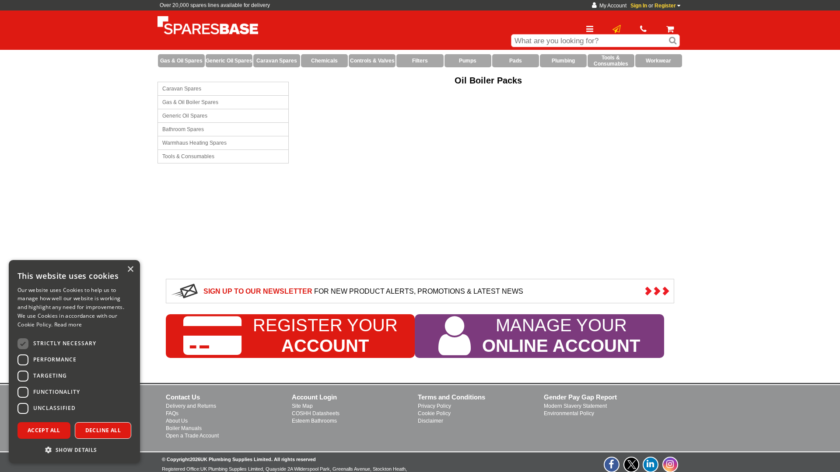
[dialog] (74, 361)
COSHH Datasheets (316, 413)
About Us (177, 421)
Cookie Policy (434, 413)
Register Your (325, 335)
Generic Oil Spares (184, 116)
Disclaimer (430, 421)
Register (665, 6)
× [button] (130, 269)
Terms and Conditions (451, 397)
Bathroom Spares (183, 129)
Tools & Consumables (188, 156)
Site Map (302, 406)
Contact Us (183, 397)
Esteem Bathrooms (314, 421)
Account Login (314, 397)
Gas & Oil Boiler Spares (190, 102)
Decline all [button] (103, 430)
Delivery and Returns (191, 406)
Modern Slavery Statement (575, 406)
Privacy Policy (434, 406)
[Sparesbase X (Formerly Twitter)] (632, 469)
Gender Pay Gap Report (580, 397)
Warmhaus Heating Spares (194, 143)
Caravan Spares (181, 89)
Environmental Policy (569, 413)
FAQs (172, 413)
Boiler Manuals (184, 428)
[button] (74, 449)
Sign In (638, 6)
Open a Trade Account (192, 436)
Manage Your (561, 335)
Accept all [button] (44, 430)
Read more (68, 324)
